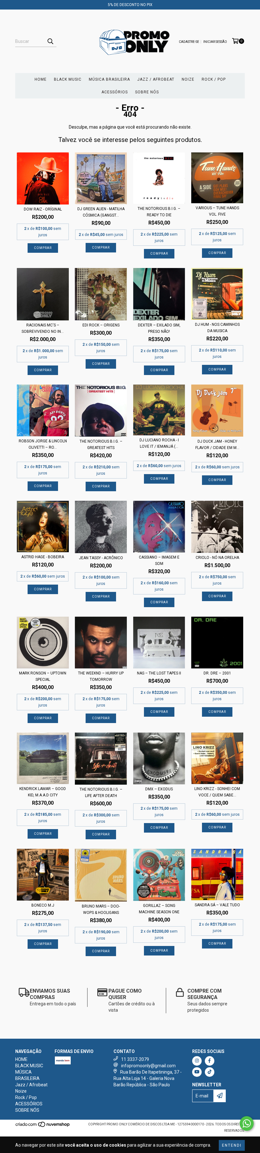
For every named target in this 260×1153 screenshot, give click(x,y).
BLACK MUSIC (67, 79)
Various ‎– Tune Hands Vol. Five (217, 211)
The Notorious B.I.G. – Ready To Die (159, 211)
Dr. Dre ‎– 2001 (217, 673)
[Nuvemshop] (43, 1126)
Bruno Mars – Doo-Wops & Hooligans (101, 909)
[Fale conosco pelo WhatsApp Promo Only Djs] (247, 1123)
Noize (188, 79)
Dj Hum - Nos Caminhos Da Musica (217, 327)
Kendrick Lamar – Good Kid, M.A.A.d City (42, 792)
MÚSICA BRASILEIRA (109, 79)
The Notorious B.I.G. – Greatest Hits (101, 444)
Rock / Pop (214, 79)
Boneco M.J (42, 905)
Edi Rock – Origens (101, 325)
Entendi (232, 1145)
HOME (41, 79)
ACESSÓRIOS (114, 92)
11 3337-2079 (135, 1059)
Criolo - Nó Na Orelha (217, 557)
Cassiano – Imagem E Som (159, 560)
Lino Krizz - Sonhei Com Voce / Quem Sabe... (217, 792)
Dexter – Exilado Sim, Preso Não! (159, 328)
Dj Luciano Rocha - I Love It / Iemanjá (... (159, 443)
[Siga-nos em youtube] (197, 1072)
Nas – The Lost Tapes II (159, 673)
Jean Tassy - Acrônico (101, 558)
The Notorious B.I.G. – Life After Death (101, 792)
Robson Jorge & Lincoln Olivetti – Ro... (43, 444)
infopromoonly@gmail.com (148, 1065)
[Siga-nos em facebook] (209, 1061)
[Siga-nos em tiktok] (209, 1072)
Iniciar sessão (215, 42)
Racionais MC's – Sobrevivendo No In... (43, 328)
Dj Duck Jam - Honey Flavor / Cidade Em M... (217, 444)
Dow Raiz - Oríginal (43, 209)
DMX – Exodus (159, 789)
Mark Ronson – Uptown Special (42, 676)
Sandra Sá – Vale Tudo (217, 905)
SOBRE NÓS (147, 92)
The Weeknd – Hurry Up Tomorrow (101, 676)
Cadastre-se (189, 42)
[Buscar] (50, 41)
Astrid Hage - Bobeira (42, 557)
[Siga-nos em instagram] (197, 1061)
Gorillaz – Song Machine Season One (159, 908)
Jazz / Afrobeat (155, 79)
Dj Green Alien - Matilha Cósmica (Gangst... (101, 212)
